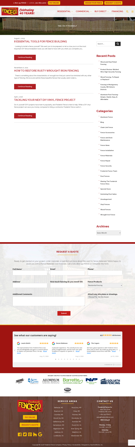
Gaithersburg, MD (58, 421)
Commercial (82, 11)
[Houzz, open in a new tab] (35, 434)
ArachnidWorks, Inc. (96, 445)
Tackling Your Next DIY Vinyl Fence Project (45, 99)
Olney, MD (76, 411)
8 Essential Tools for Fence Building (40, 41)
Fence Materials (106, 156)
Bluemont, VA (58, 411)
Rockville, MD (76, 421)
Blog (102, 122)
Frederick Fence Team (108, 171)
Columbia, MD (58, 414)
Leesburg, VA (58, 432)
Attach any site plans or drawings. (103, 294)
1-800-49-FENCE (19, 3)
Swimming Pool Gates (108, 194)
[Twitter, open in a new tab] (25, 434)
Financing (117, 11)
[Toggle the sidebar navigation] (131, 11)
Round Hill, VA (76, 425)
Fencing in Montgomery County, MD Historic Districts (109, 87)
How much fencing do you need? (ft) (66, 282)
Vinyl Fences (105, 204)
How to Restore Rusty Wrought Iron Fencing (46, 70)
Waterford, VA (76, 432)
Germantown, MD (58, 425)
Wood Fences (105, 209)
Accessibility (77, 445)
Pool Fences (105, 176)
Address (17, 282)
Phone (91, 269)
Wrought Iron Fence (107, 215)
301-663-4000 (40, 3)
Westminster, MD (76, 436)
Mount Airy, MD (76, 407)
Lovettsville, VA (58, 436)
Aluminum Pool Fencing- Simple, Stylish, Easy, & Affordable (109, 97)
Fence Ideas (105, 145)
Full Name (17, 269)
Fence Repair (105, 161)
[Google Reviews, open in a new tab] (40, 434)
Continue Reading (25, 57)
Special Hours (105, 189)
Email (53, 269)
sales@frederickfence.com (105, 417)
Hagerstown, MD (58, 428)
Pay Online (54, 3)
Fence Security (106, 166)
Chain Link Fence (106, 127)
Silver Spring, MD (76, 428)
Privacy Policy (67, 445)
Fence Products (95, 282)
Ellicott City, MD (59, 418)
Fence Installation (107, 150)
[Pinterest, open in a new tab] (30, 434)
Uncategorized (105, 199)
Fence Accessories (107, 132)
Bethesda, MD (58, 407)
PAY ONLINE (30, 417)
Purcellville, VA (76, 418)
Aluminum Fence (106, 117)
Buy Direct (101, 11)
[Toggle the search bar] (125, 11)
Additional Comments (22, 294)
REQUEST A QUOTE (113, 3)
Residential (64, 11)
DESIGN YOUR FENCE (93, 3)
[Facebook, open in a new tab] (20, 434)
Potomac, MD (76, 414)
